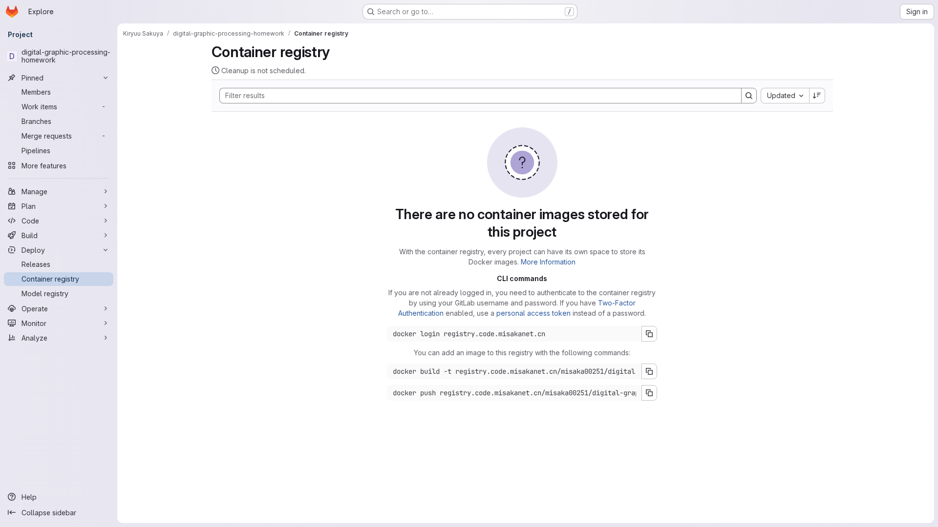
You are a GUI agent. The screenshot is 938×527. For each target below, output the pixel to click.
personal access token (533, 313)
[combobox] (785, 95)
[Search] (749, 95)
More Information (548, 262)
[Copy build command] (649, 371)
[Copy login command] (649, 334)
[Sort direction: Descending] (817, 95)
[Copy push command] (649, 393)
